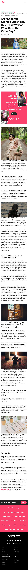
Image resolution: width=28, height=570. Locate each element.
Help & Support (5, 559)
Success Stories (17, 553)
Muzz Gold (16, 551)
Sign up (15, 549)
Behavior (3, 564)
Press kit (3, 553)
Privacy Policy (17, 561)
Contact (3, 562)
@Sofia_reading (5, 489)
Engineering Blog (5, 555)
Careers (3, 551)
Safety (3, 561)
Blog (2, 549)
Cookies (15, 562)
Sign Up (14, 113)
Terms (15, 559)
